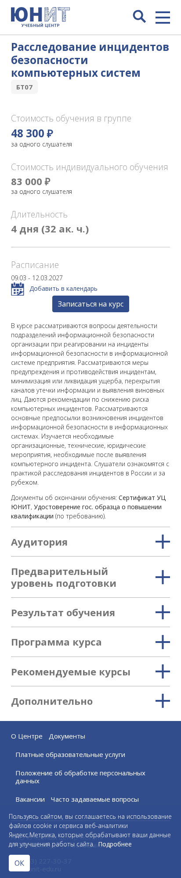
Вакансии (30, 799)
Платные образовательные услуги (70, 754)
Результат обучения (63, 612)
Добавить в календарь (63, 288)
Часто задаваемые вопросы (95, 799)
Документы (67, 736)
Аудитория (39, 541)
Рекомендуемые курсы (70, 671)
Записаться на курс (90, 304)
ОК (19, 863)
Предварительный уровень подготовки (63, 577)
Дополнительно (52, 701)
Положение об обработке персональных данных (80, 776)
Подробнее (115, 844)
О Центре (27, 736)
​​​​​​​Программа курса (56, 641)
